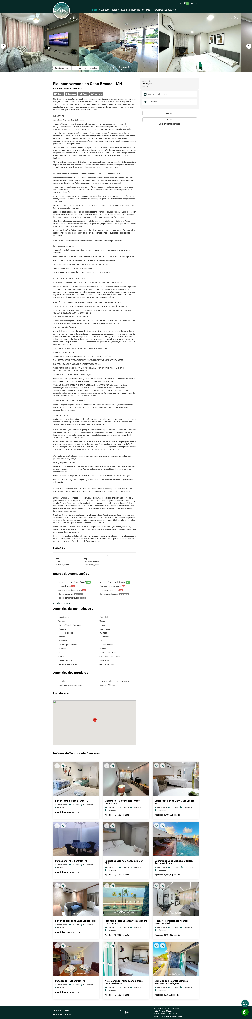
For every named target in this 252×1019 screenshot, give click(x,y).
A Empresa (104, 10)
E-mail (170, 113)
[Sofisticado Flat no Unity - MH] (76, 959)
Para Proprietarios (130, 10)
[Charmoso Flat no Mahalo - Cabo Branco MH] (126, 779)
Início (94, 10)
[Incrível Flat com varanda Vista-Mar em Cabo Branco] (126, 899)
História (115, 10)
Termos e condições (61, 1010)
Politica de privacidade (62, 1014)
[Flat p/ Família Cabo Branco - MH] (76, 779)
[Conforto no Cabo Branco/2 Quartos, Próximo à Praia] (176, 839)
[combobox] (172, 102)
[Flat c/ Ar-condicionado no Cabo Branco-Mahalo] (176, 899)
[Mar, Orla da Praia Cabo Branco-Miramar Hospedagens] (176, 959)
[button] (248, 46)
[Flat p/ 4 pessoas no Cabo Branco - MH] (76, 899)
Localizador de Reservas (164, 10)
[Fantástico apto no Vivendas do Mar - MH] (126, 839)
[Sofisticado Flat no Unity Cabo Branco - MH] (176, 779)
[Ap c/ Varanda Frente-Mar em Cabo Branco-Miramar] (126, 959)
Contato (146, 10)
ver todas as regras (61, 603)
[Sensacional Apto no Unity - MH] (76, 839)
